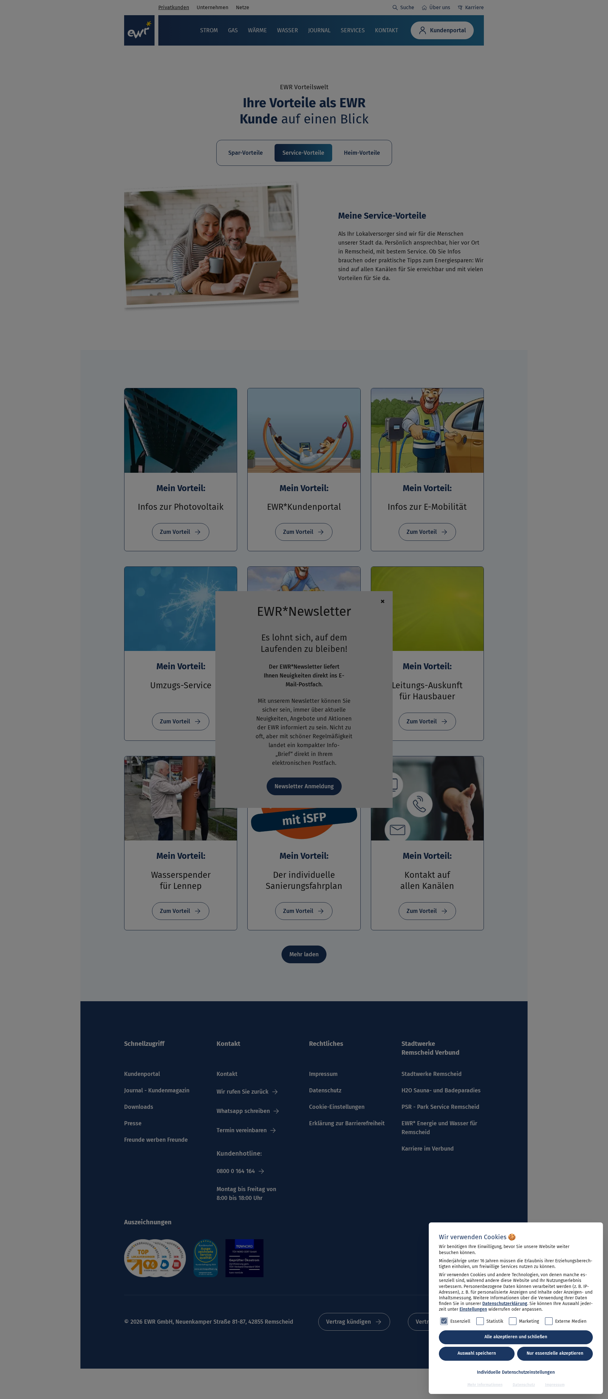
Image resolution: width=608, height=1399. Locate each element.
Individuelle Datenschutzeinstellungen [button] (516, 1372)
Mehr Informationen (485, 1385)
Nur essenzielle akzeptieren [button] (555, 1353)
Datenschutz (524, 1385)
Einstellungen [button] (473, 1309)
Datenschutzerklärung (504, 1303)
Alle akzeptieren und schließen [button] (515, 1337)
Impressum (555, 1385)
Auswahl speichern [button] (477, 1353)
